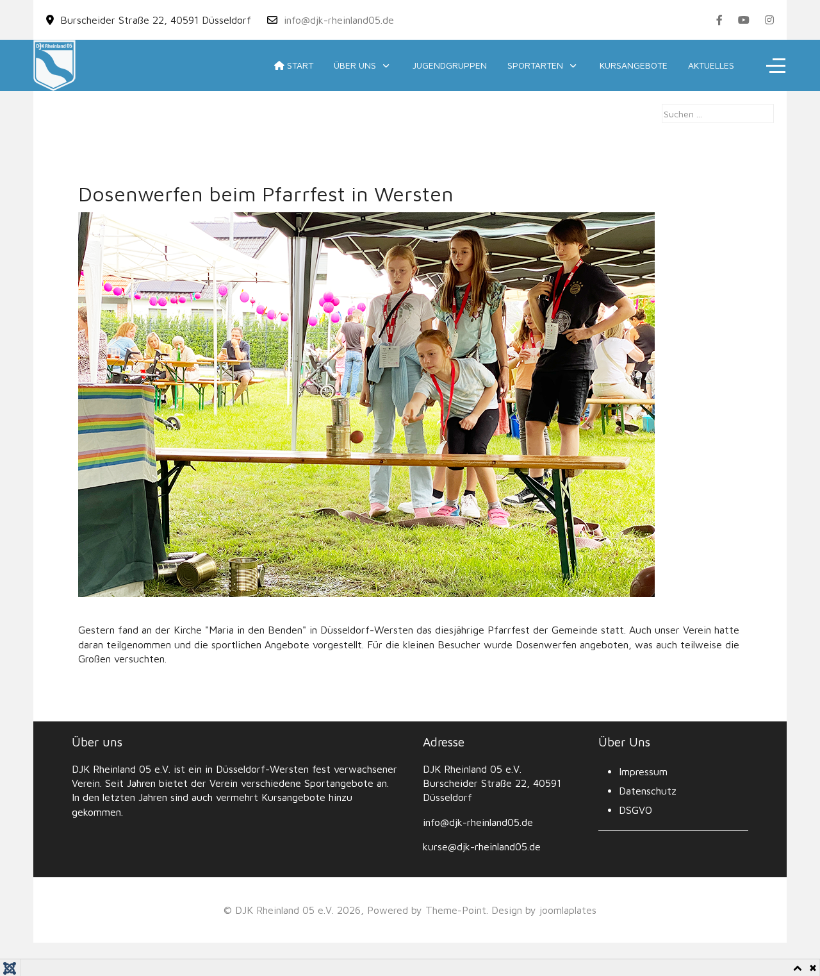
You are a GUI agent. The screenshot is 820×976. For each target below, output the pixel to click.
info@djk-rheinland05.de (339, 20)
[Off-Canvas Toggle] (775, 65)
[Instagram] (769, 20)
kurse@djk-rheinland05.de (482, 846)
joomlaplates (567, 910)
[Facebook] (719, 20)
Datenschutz (647, 790)
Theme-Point (455, 910)
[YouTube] (744, 20)
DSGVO (635, 810)
